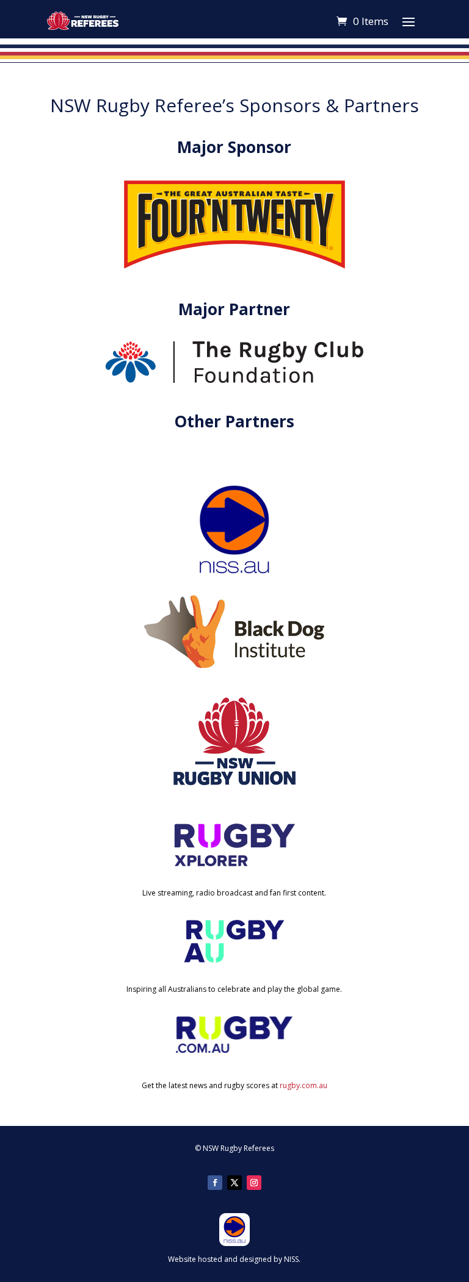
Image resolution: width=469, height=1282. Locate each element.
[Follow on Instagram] (254, 1182)
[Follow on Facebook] (215, 1182)
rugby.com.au (303, 1085)
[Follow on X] (234, 1182)
